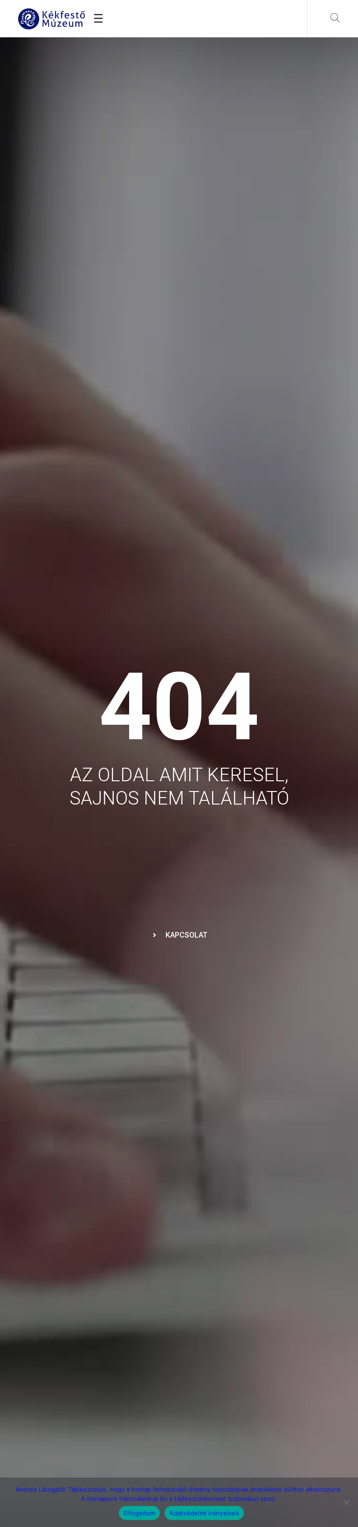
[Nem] (346, 1502)
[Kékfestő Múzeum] (51, 18)
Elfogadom (139, 1513)
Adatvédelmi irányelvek (204, 1513)
